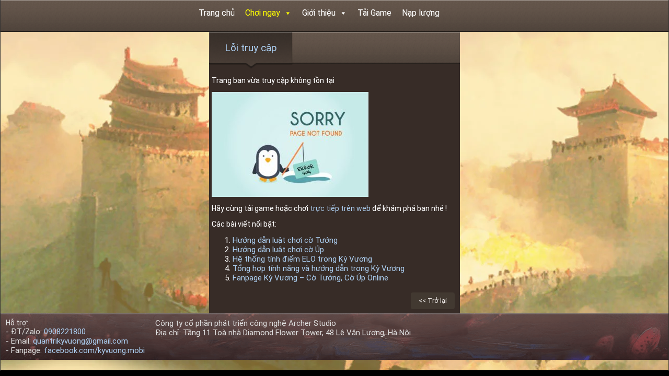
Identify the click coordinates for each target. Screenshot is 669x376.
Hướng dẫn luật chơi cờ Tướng (285, 240)
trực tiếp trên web (341, 208)
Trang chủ (217, 13)
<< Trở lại (433, 300)
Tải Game (374, 13)
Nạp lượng (421, 13)
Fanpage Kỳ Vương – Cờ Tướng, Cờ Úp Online (310, 278)
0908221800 (65, 331)
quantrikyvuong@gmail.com (80, 341)
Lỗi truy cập (251, 48)
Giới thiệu (319, 13)
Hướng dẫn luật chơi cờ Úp (278, 249)
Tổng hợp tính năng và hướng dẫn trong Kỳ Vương (319, 268)
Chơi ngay (262, 13)
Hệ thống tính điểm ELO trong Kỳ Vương (302, 259)
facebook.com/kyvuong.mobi (94, 350)
